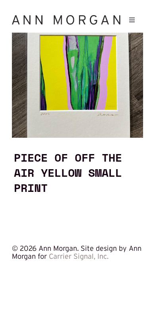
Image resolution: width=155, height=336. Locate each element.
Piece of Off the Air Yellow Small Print (68, 172)
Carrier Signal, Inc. (78, 256)
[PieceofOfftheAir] (77, 36)
